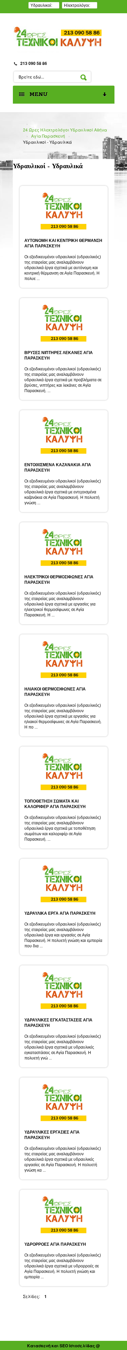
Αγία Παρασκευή (48, 136)
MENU (37, 94)
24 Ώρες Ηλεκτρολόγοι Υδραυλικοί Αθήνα (65, 130)
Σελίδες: (31, 1296)
